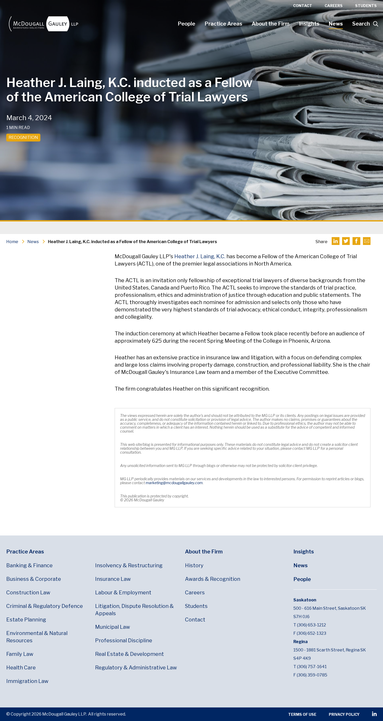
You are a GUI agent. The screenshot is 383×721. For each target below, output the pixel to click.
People (186, 24)
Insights (309, 24)
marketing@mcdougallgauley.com (174, 482)
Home (12, 241)
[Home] (89, 24)
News (336, 24)
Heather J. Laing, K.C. (199, 256)
